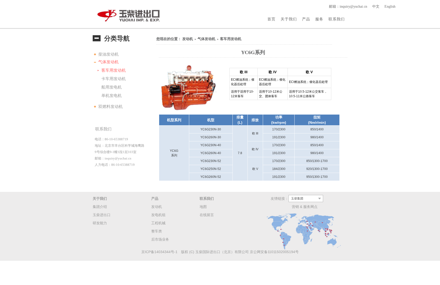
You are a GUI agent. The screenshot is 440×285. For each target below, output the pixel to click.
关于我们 (289, 19)
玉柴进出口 (102, 215)
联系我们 (336, 19)
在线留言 (207, 215)
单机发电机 (111, 95)
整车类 (156, 231)
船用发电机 (111, 87)
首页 (271, 19)
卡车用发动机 (113, 79)
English (389, 6)
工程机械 (158, 223)
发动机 (187, 39)
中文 (375, 6)
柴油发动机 (108, 54)
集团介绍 (100, 207)
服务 (319, 19)
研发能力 (100, 223)
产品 (306, 19)
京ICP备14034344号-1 (159, 252)
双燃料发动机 (110, 106)
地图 (203, 207)
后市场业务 (160, 239)
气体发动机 (108, 62)
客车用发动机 (113, 70)
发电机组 (158, 215)
